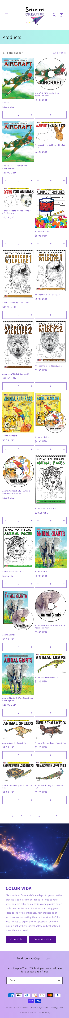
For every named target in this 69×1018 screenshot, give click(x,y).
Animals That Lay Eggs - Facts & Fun (50, 743)
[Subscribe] (58, 980)
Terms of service (28, 1012)
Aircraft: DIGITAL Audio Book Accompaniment (47, 94)
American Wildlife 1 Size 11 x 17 (15, 302)
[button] (6, 14)
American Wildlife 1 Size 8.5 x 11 (48, 294)
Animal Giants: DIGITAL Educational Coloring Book (17, 699)
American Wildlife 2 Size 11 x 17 (15, 374)
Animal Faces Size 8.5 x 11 (13, 571)
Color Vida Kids (42, 939)
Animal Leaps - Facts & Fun (46, 677)
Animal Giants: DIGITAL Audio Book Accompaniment (50, 626)
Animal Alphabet (9, 435)
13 (47, 815)
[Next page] (56, 815)
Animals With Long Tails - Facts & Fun (49, 786)
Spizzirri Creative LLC (22, 1007)
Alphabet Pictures (42, 231)
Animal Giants (41, 571)
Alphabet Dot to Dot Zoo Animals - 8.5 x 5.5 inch (17, 211)
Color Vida (16, 939)
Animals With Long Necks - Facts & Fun (17, 786)
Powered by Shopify (39, 1007)
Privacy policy (57, 1007)
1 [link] (12, 815)
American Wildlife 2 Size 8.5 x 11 (48, 366)
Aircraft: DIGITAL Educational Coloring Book (14, 166)
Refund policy (44, 1012)
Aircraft (5, 102)
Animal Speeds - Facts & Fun (14, 743)
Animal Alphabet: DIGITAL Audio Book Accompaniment (16, 492)
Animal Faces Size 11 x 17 (45, 508)
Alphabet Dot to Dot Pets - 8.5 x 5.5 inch (50, 146)
